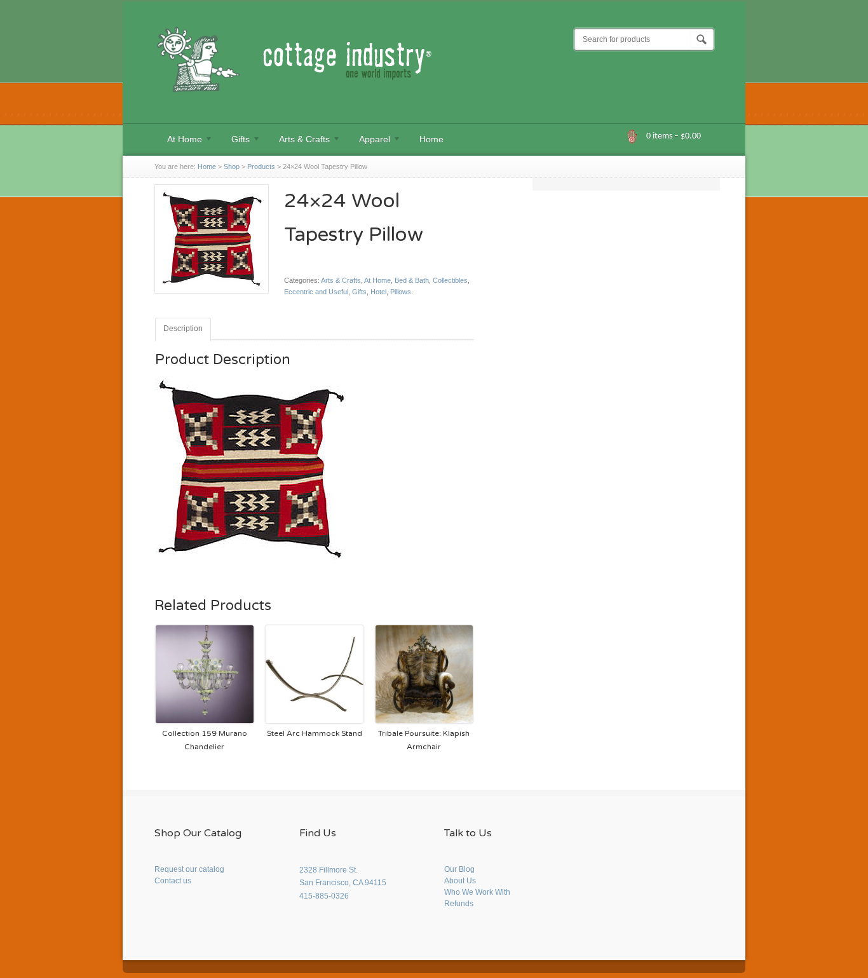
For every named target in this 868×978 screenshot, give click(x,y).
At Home (178, 141)
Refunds (458, 903)
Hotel (378, 291)
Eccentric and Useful (316, 291)
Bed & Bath (412, 280)
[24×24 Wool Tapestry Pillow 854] (211, 298)
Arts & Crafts (298, 141)
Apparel (368, 141)
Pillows (400, 291)
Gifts (234, 141)
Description (183, 328)
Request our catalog (189, 869)
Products (261, 166)
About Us (460, 880)
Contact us (172, 880)
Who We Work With (477, 892)
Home (431, 139)
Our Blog (459, 869)
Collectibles (450, 280)
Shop (232, 166)
